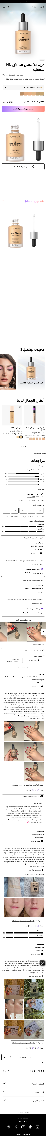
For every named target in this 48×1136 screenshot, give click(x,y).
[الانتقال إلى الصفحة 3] (21, 446)
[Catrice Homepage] (38, 7)
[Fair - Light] (18, 437)
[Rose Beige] (30, 94)
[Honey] (40, 439)
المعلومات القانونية (23, 1118)
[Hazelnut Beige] (42, 94)
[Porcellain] (37, 439)
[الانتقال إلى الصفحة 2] (23, 446)
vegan (42, 60)
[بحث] (9, 7)
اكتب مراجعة (20, 75)
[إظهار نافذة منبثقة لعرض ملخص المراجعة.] (30, 433)
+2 (27, 439)
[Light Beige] (34, 94)
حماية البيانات (23, 1121)
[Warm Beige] (22, 94)
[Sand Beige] (26, 94)
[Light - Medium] (21, 437)
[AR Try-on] (20, 407)
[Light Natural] (33, 439)
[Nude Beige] (38, 94)
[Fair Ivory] (30, 439)
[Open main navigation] (4, 7)
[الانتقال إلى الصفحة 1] (25, 446)
